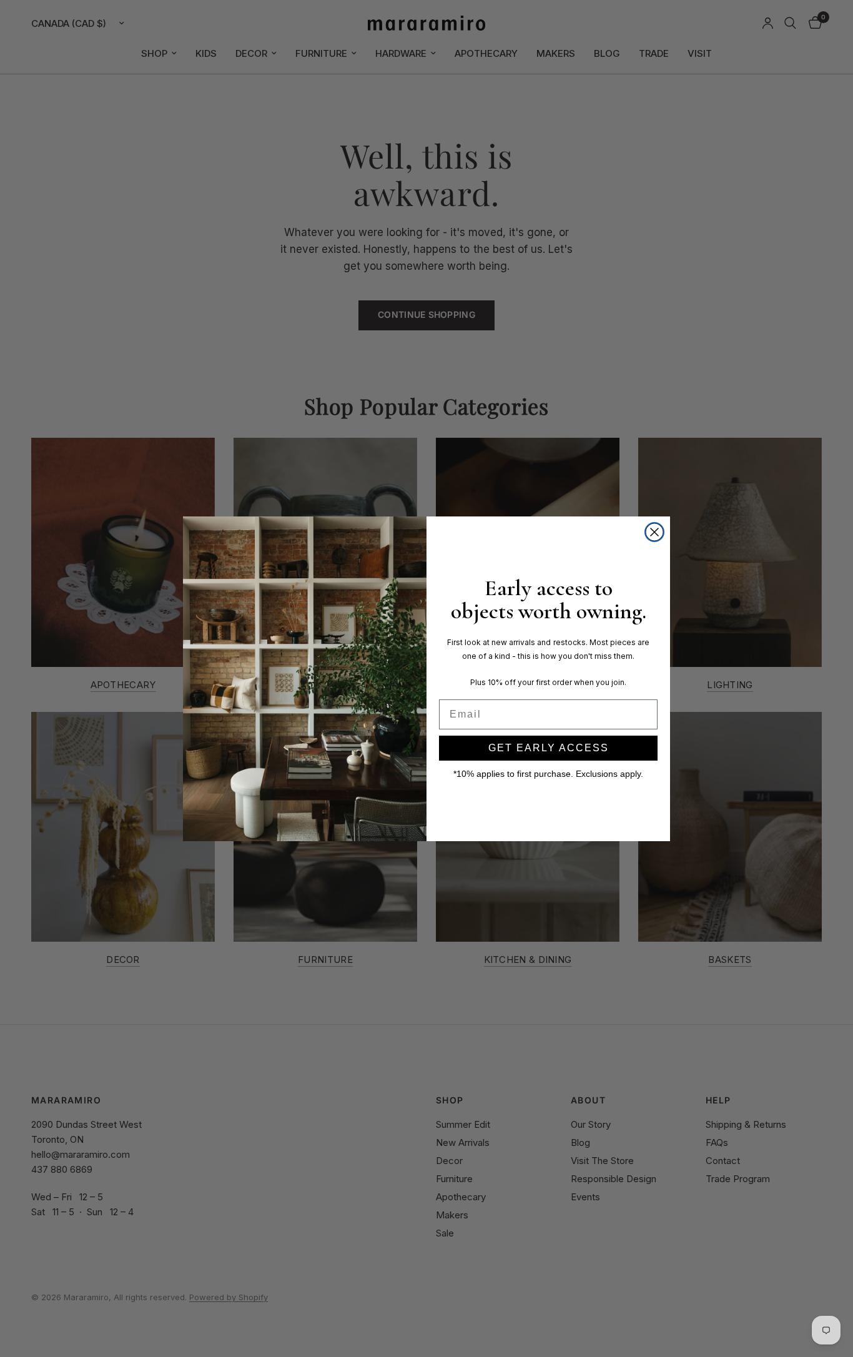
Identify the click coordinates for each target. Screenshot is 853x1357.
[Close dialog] (654, 532)
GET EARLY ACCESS (548, 748)
